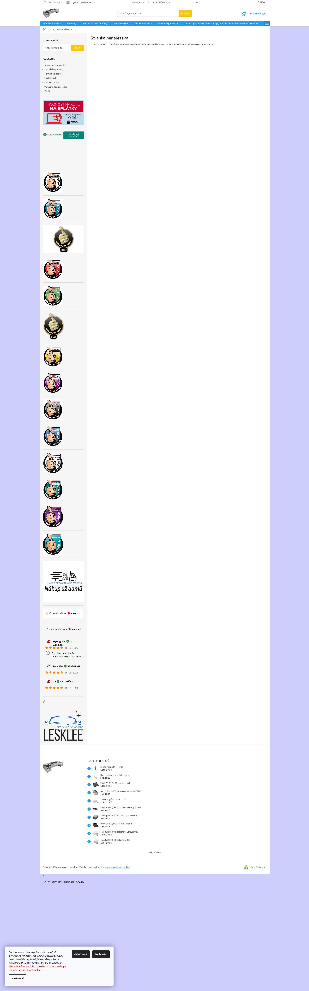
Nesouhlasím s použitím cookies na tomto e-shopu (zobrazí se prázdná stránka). (37, 968)
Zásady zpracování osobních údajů (42, 963)
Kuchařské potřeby (53, 69)
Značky (47, 91)
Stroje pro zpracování (55, 65)
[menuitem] (52, 23)
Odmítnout (80, 954)
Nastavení (18, 978)
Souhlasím (101, 954)
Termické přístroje (53, 73)
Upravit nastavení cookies (117, 867)
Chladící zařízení (52, 82)
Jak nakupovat (138, 2)
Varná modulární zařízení (56, 87)
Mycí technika (51, 78)
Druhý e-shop (154, 852)
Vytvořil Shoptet (258, 867)
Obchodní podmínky (162, 2)
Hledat (185, 13)
